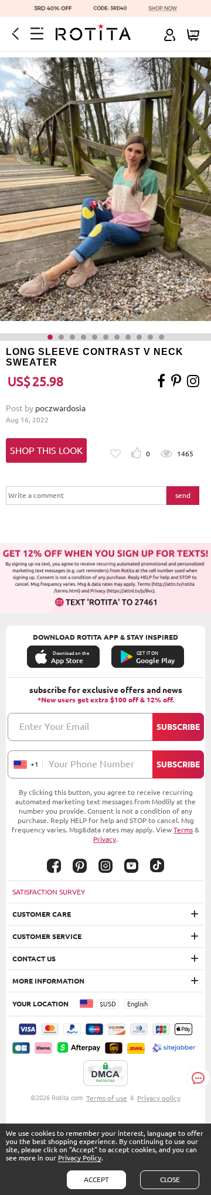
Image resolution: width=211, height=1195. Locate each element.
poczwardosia (60, 408)
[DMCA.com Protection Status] (105, 1073)
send (182, 495)
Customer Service (46, 936)
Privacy (104, 839)
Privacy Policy (79, 1158)
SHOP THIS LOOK (46, 450)
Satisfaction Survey (48, 892)
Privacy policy (159, 1098)
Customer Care (41, 914)
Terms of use (106, 1098)
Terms (183, 830)
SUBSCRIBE (178, 727)
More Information (48, 981)
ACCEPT (96, 1179)
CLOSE (170, 1179)
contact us (34, 958)
